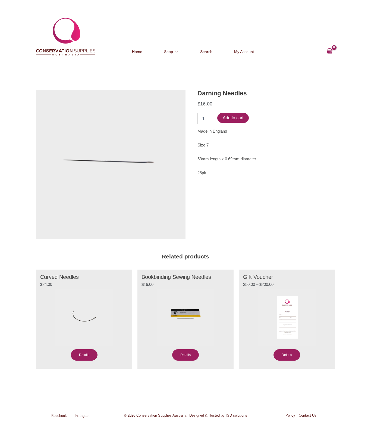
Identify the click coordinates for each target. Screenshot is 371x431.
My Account (244, 51)
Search (206, 51)
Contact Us (307, 415)
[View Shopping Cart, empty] (329, 48)
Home (137, 51)
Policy (290, 415)
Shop (168, 51)
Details (84, 355)
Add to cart (233, 117)
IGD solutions (236, 415)
